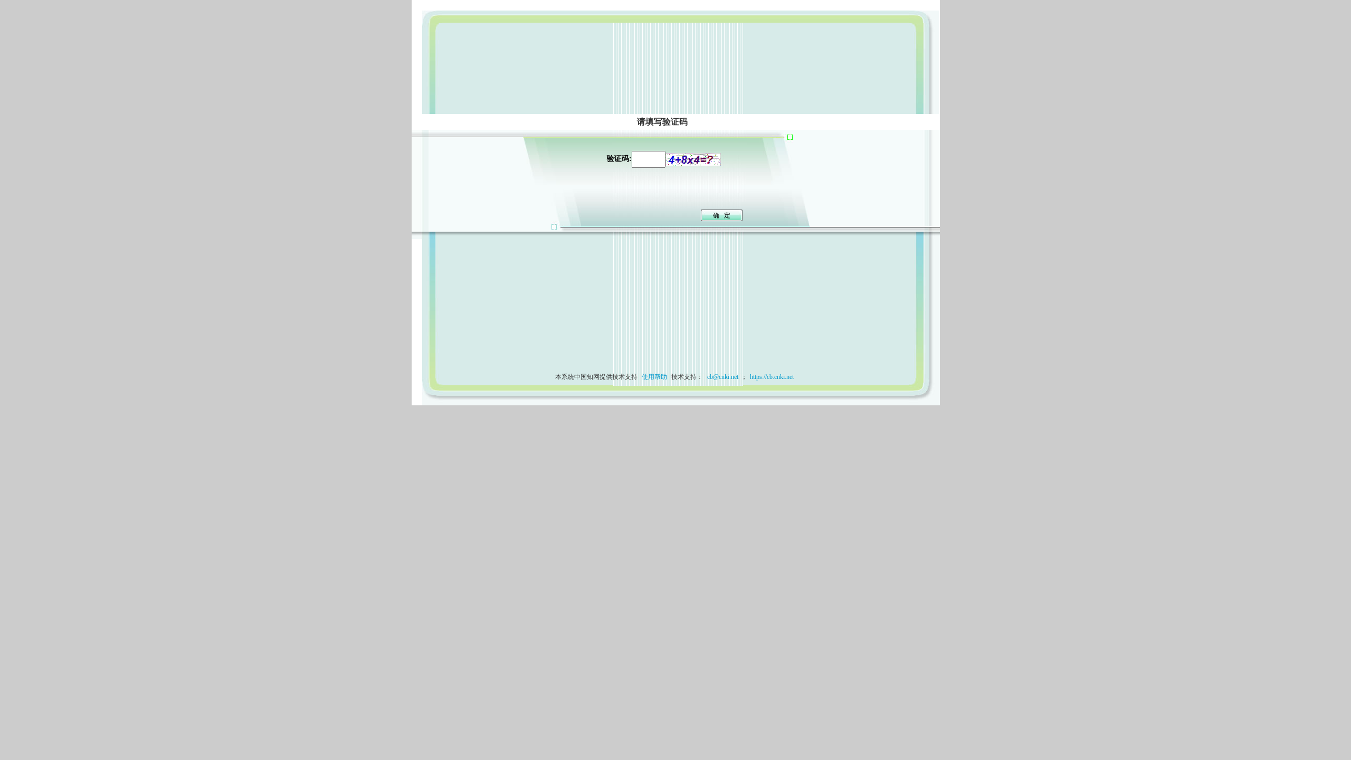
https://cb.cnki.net (772, 377)
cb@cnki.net (722, 377)
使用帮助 (654, 377)
